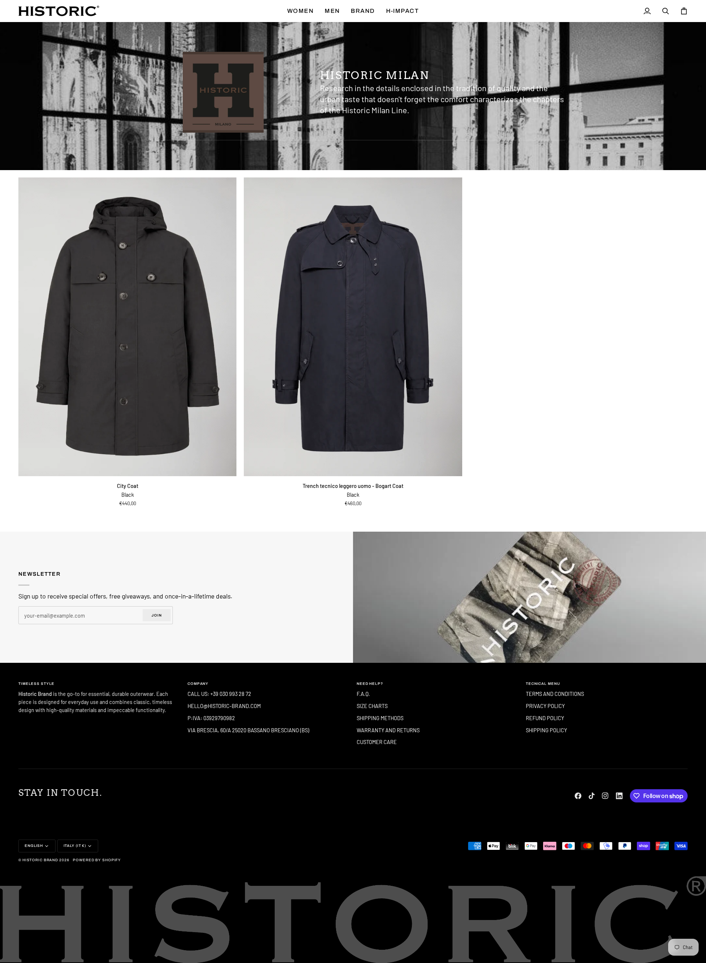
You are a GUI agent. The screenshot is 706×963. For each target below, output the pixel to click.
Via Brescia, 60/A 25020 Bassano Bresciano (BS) (248, 730)
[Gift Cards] (529, 597)
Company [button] (198, 684)
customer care (377, 742)
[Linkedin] (619, 796)
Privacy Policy (545, 706)
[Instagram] (605, 796)
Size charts (372, 706)
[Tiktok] (592, 796)
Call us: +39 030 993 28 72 (220, 693)
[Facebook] (578, 796)
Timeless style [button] (36, 684)
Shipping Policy (546, 730)
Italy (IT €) (75, 846)
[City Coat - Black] (127, 326)
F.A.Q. (363, 693)
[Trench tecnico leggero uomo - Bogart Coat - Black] (353, 326)
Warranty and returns (388, 730)
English (34, 846)
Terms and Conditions (555, 693)
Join (156, 615)
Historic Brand (40, 860)
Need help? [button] (370, 684)
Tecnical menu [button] (543, 684)
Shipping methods (380, 718)
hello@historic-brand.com (224, 706)
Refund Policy (545, 718)
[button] (300, 11)
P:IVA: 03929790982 (211, 718)
